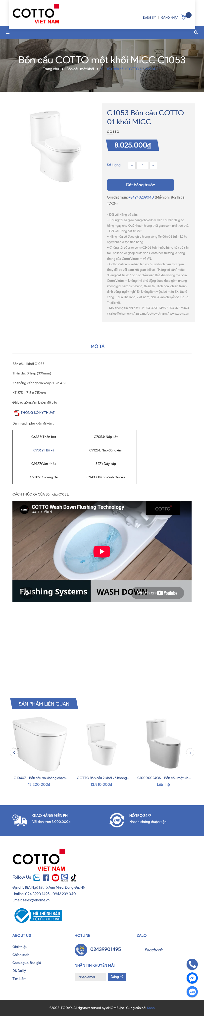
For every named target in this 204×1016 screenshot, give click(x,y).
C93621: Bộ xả (43, 450)
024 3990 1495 (37, 894)
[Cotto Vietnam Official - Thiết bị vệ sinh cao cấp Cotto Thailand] (35, 15)
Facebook (153, 949)
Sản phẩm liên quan (44, 704)
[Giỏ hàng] (184, 18)
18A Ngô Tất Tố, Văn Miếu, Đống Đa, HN (55, 887)
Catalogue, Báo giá (26, 963)
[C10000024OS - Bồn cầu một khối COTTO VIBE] (164, 744)
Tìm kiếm (19, 979)
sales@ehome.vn (36, 900)
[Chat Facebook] (192, 978)
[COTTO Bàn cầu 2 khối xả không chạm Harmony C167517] (102, 744)
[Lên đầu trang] (12, 1003)
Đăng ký (117, 977)
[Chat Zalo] (192, 991)
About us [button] (21, 935)
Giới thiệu (19, 947)
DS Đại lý (19, 971)
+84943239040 (141, 197)
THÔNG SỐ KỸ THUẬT (38, 413)
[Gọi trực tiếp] (192, 964)
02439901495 (105, 949)
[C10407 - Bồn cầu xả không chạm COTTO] (39, 744)
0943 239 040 (64, 894)
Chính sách (20, 955)
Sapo (151, 1008)
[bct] (37, 915)
